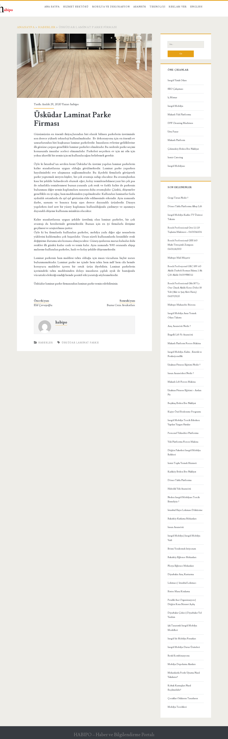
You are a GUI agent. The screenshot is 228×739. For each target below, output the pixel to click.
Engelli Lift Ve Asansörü (180, 334)
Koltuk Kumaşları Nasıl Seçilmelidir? (179, 687)
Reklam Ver (178, 6)
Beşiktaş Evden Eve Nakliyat (182, 403)
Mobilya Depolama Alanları (182, 664)
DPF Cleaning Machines (180, 123)
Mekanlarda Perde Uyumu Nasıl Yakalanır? (184, 674)
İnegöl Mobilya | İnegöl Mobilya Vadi (184, 537)
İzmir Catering (175, 157)
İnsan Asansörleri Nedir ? (181, 373)
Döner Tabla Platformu (179, 480)
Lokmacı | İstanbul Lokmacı (182, 583)
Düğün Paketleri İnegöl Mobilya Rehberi (184, 452)
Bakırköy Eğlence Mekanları (182, 557)
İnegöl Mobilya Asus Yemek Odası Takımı (182, 315)
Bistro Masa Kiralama (179, 591)
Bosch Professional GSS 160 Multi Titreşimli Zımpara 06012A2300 (183, 245)
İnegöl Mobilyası (176, 166)
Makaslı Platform (176, 140)
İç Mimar (172, 97)
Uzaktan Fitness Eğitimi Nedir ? (184, 364)
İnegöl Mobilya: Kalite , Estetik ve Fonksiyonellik (185, 354)
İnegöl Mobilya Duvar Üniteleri (184, 647)
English (196, 6)
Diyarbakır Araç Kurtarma (181, 574)
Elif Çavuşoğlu (43, 305)
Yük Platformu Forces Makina (183, 441)
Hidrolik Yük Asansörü (179, 488)
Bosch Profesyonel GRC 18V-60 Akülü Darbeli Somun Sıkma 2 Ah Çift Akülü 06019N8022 (185, 270)
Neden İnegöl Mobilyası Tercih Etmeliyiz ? (184, 499)
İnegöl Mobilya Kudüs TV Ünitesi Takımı (185, 217)
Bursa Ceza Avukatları (121, 305)
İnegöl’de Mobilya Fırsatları (182, 638)
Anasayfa (26, 27)
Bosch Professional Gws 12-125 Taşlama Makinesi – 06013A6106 (185, 229)
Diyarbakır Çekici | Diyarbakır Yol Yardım (185, 615)
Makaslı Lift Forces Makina (182, 381)
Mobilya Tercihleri (177, 707)
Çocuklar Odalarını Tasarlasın (183, 698)
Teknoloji (157, 6)
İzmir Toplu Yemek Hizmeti (182, 463)
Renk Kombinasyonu (179, 655)
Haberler (46, 27)
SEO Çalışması (175, 89)
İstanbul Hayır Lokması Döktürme (185, 510)
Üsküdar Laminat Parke (80, 342)
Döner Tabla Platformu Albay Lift (185, 206)
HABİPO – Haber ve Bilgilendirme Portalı (114, 735)
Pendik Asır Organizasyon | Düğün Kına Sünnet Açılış (182, 602)
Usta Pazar (173, 131)
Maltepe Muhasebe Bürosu (181, 304)
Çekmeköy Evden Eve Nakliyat (183, 149)
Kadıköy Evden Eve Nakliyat (182, 471)
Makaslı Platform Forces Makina (184, 343)
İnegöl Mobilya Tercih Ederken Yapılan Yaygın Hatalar (184, 422)
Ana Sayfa (52, 6)
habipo (74, 104)
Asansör (139, 6)
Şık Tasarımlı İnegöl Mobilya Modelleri (182, 627)
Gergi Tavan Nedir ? (178, 197)
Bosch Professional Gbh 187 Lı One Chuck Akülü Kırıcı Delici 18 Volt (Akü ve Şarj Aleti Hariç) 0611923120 (185, 290)
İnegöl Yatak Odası (177, 80)
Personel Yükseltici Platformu (183, 433)
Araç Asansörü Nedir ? (179, 326)
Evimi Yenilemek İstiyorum (182, 548)
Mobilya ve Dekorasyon (111, 6)
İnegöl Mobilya (175, 106)
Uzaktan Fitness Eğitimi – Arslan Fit (184, 392)
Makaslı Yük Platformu (179, 114)
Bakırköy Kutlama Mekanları (182, 518)
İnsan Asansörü (176, 527)
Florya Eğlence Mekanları (181, 565)
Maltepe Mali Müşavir (179, 257)
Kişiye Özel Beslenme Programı (184, 411)
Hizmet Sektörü (76, 6)
